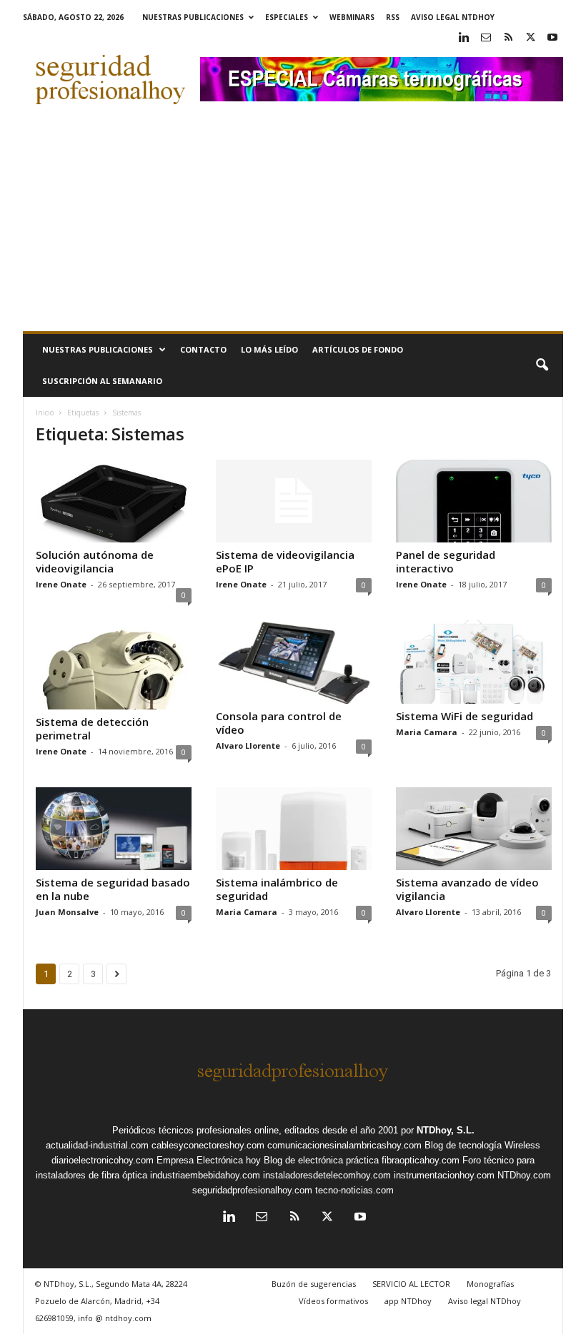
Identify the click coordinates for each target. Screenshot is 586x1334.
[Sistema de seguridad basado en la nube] (114, 828)
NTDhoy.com (524, 1175)
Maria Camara (426, 732)
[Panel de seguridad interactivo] (474, 501)
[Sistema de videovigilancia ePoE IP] (294, 501)
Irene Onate (61, 584)
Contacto (203, 349)
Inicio (45, 413)
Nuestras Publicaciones (193, 17)
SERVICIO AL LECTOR (411, 1283)
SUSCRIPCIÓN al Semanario (102, 380)
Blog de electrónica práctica (321, 1160)
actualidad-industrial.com (97, 1145)
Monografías (490, 1283)
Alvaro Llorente (248, 745)
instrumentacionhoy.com (444, 1175)
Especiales (286, 17)
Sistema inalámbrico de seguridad (277, 889)
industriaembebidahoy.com (205, 1175)
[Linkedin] (463, 38)
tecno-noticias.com (354, 1190)
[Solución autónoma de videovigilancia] (114, 501)
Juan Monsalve (67, 911)
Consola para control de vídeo (279, 723)
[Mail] (486, 38)
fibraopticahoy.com (421, 1160)
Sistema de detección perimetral (92, 728)
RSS (392, 17)
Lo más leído (269, 349)
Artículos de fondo (357, 349)
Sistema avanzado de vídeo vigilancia (467, 889)
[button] (541, 365)
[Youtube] (552, 38)
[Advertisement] (293, 224)
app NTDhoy (408, 1300)
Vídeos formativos (333, 1300)
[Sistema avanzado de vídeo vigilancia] (474, 828)
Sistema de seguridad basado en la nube (113, 889)
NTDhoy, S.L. (446, 1130)
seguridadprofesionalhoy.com (252, 1190)
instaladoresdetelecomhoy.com (327, 1175)
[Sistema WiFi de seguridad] (474, 661)
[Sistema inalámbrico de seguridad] (294, 828)
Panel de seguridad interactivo (445, 561)
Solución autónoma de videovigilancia (95, 561)
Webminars (351, 17)
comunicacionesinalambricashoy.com (344, 1145)
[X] (530, 38)
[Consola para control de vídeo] (294, 661)
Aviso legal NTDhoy (453, 17)
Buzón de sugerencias (314, 1283)
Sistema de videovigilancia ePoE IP (285, 561)
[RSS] (508, 38)
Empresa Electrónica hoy (209, 1160)
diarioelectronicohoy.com (102, 1160)
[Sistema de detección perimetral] (114, 664)
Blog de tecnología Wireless (482, 1145)
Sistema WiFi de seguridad (464, 716)
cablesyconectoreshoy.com (208, 1145)
